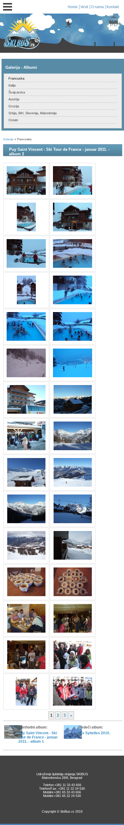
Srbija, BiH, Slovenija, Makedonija (32, 113)
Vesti (84, 7)
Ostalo (13, 120)
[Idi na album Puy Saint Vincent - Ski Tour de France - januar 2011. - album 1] (13, 737)
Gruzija (13, 106)
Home (73, 7)
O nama (97, 7)
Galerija (8, 139)
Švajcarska (16, 92)
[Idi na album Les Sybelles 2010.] (73, 737)
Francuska (16, 78)
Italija (12, 85)
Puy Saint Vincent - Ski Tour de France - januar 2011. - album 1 (38, 737)
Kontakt (113, 7)
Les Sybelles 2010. (94, 733)
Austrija (13, 99)
